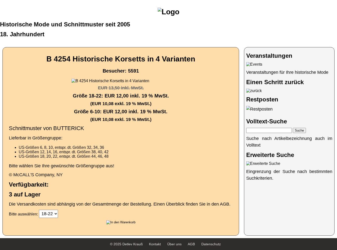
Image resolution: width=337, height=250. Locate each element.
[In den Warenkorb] (120, 222)
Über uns (174, 244)
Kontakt (155, 244)
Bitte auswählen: (23, 214)
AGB (191, 244)
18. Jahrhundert (22, 34)
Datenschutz (211, 244)
